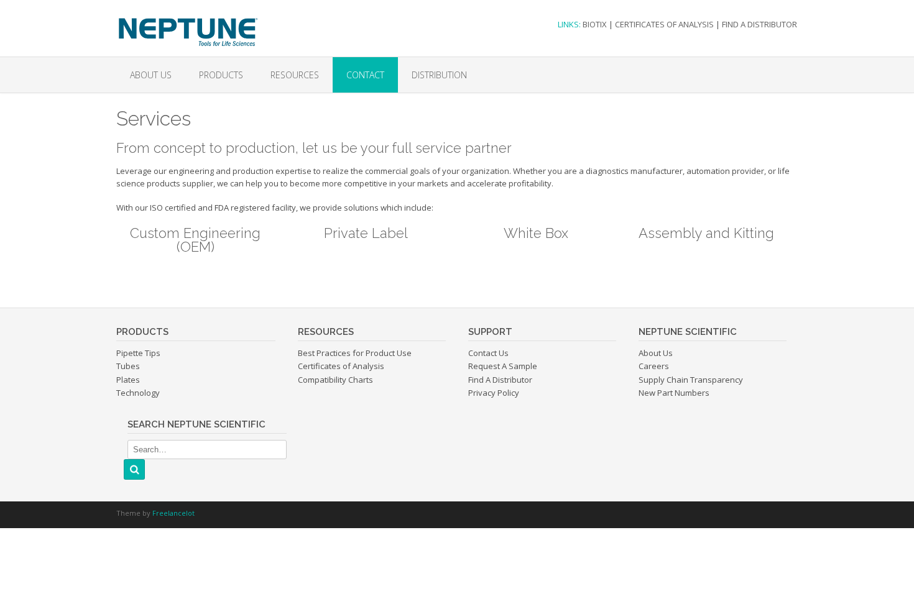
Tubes (128, 366)
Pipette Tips (138, 353)
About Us (151, 75)
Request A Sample (502, 366)
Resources (294, 75)
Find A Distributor (500, 379)
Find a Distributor (759, 24)
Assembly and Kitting (706, 233)
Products (221, 75)
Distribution (439, 75)
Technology (138, 392)
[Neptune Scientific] (187, 23)
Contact (365, 75)
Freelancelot (173, 513)
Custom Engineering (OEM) (195, 240)
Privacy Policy (493, 392)
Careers (654, 366)
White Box (536, 233)
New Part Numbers (674, 392)
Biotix (595, 24)
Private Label (366, 233)
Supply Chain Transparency (691, 379)
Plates (128, 379)
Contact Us (488, 353)
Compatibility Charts (335, 379)
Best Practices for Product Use (355, 353)
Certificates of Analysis (664, 24)
